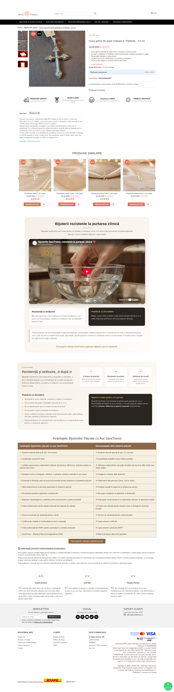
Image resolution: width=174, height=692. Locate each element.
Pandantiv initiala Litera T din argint (70, 193)
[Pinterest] (82, 617)
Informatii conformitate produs (30, 141)
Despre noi (21, 637)
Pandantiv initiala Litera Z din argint (104, 193)
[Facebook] (78, 617)
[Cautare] (95, 14)
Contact (20, 648)
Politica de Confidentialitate (43, 622)
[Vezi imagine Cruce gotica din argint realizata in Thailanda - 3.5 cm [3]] (23, 64)
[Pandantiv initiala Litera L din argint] (139, 175)
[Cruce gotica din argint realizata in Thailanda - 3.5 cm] (57, 59)
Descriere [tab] (23, 113)
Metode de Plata (59, 637)
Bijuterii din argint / (31, 28)
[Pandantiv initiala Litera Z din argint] (104, 175)
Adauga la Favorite (97, 90)
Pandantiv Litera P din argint (35, 193)
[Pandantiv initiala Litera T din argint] (70, 175)
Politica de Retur (59, 640)
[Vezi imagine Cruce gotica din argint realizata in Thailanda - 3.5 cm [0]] (23, 36)
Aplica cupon (149, 72)
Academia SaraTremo (122, 22)
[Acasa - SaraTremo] (29, 14)
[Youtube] (87, 617)
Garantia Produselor (60, 642)
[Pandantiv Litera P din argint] (35, 175)
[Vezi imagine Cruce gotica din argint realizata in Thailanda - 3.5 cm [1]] (23, 46)
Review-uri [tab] (35, 113)
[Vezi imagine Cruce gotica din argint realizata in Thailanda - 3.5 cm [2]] (23, 54)
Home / (21, 28)
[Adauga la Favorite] (44, 204)
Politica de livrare (24, 645)
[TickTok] (92, 617)
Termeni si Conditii (24, 640)
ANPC (55, 645)
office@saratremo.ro (134, 615)
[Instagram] (96, 617)
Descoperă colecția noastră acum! (87, 541)
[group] (57, 59)
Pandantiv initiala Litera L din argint (139, 193)
